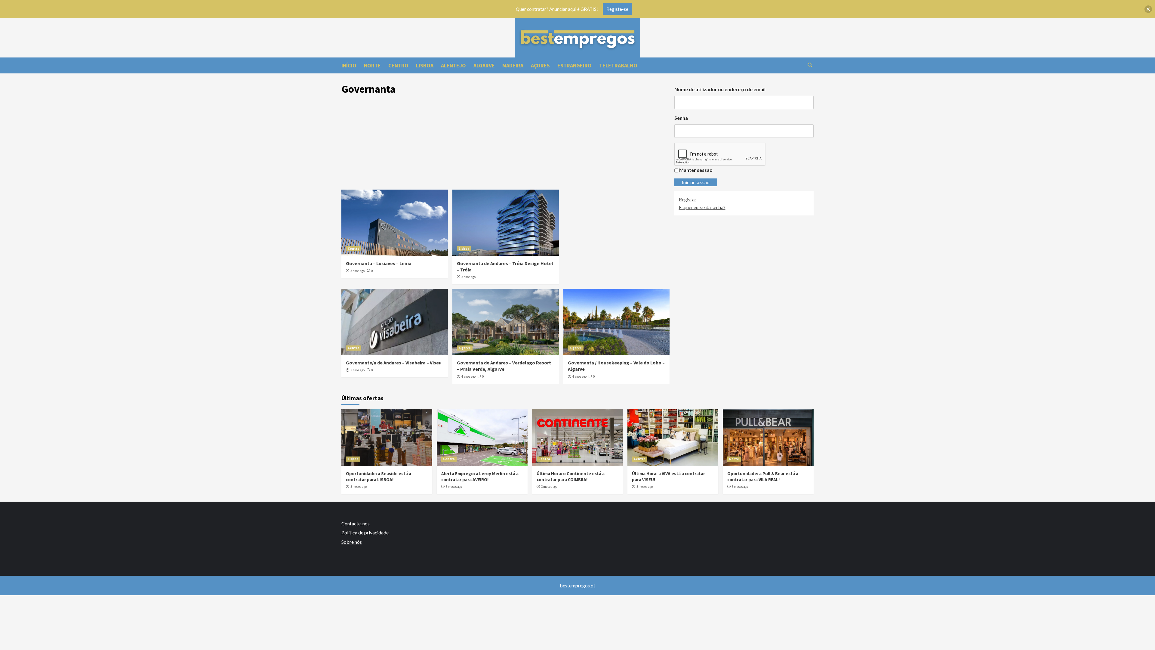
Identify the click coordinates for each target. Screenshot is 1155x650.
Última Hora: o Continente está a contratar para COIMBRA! (571, 476)
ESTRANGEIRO (574, 65)
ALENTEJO (453, 65)
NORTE (372, 65)
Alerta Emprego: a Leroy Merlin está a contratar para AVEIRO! (480, 476)
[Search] (810, 65)
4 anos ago (468, 376)
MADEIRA (512, 65)
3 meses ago (358, 486)
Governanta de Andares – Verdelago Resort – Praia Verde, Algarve (504, 366)
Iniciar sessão (696, 182)
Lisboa (464, 248)
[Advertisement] (505, 144)
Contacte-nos (355, 523)
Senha (681, 118)
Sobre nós (351, 542)
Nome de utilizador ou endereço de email (719, 89)
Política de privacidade (365, 532)
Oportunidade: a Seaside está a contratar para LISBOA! (378, 476)
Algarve (465, 348)
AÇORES (540, 65)
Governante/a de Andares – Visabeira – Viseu (394, 363)
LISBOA (424, 65)
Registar (687, 199)
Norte (734, 459)
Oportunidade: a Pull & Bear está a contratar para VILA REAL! (762, 476)
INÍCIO (348, 65)
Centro (353, 248)
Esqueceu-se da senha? (702, 207)
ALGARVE (484, 65)
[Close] (1148, 9)
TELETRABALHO (618, 65)
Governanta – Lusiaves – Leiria (378, 263)
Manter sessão (696, 170)
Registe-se (617, 9)
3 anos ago (357, 271)
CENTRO (398, 65)
